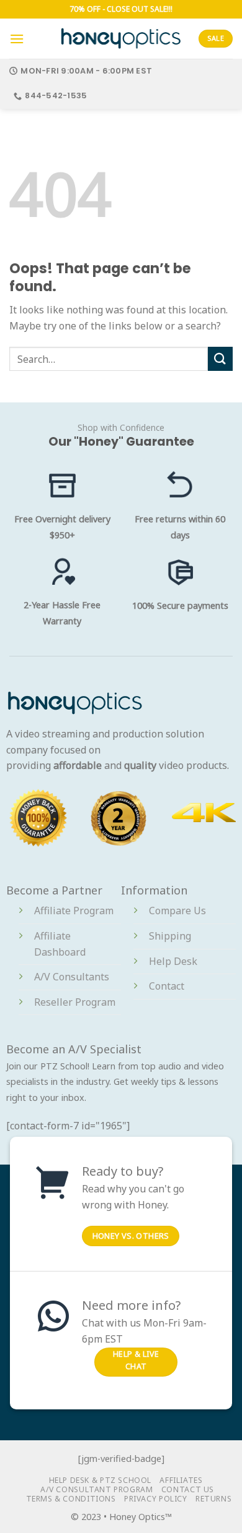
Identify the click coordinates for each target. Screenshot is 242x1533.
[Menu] (16, 38)
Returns (213, 1498)
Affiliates (180, 1480)
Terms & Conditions (71, 1498)
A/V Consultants (71, 976)
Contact (166, 986)
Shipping (170, 936)
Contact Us (187, 1489)
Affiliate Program (74, 910)
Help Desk (173, 961)
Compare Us (177, 910)
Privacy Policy (155, 1498)
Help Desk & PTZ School (100, 1480)
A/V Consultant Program (96, 1489)
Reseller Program (74, 1002)
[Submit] (220, 359)
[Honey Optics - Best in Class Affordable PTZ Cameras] (121, 38)
